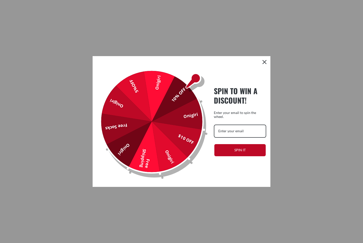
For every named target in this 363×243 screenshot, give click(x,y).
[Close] (264, 62)
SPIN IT (240, 150)
